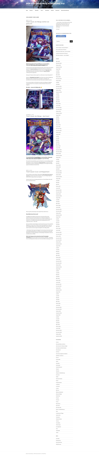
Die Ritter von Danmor (59, 355)
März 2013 (58, 255)
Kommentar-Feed (59, 442)
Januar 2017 (58, 188)
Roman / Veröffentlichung (60, 409)
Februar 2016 (58, 205)
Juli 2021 (57, 136)
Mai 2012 (57, 274)
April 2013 (57, 253)
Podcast (57, 397)
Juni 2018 (57, 180)
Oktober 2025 (58, 65)
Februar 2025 (58, 76)
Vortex (57, 432)
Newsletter (47, 10)
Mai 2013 (57, 251)
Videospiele (58, 430)
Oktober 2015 (58, 213)
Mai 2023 (57, 97)
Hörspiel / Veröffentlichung (60, 372)
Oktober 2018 (58, 174)
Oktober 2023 (58, 90)
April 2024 (58, 84)
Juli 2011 (57, 293)
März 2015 (58, 226)
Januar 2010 (58, 328)
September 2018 (59, 176)
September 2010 (59, 313)
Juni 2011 (57, 295)
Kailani (57, 376)
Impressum (57, 10)
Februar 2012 (58, 280)
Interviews (58, 374)
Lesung (57, 388)
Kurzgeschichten (59, 382)
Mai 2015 (57, 222)
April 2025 (58, 72)
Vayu (57, 428)
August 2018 (58, 178)
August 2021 (58, 134)
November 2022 (59, 109)
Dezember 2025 (58, 63)
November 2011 (58, 286)
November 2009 (59, 332)
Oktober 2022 (58, 111)
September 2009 (59, 336)
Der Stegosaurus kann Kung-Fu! (45, 3)
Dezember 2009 (59, 330)
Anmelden (57, 438)
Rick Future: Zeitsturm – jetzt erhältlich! (62, 55)
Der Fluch (57, 351)
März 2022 (58, 122)
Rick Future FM (58, 407)
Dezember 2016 (58, 190)
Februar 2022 (58, 124)
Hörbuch (57, 369)
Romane (31, 10)
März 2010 (58, 324)
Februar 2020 (58, 165)
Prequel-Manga (37, 157)
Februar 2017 (58, 186)
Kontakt (52, 10)
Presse (57, 401)
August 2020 (58, 157)
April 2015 (57, 224)
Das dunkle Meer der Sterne (60, 344)
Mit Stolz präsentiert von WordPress (40, 453)
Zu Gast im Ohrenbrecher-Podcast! (61, 53)
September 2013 (59, 243)
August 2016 (58, 197)
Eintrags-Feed (58, 440)
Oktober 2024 (58, 80)
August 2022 (58, 115)
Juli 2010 (57, 316)
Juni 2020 (57, 161)
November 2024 (59, 78)
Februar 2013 (58, 257)
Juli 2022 (57, 117)
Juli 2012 (57, 270)
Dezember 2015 (58, 209)
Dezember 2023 (58, 86)
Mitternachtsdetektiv (59, 392)
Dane (27, 10)
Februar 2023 (58, 103)
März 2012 (58, 278)
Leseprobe (58, 384)
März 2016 (58, 203)
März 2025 (58, 74)
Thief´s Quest (58, 424)
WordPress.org (58, 444)
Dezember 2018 (58, 170)
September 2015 (59, 215)
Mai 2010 (57, 320)
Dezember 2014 (58, 232)
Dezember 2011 (58, 284)
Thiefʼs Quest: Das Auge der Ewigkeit (37, 65)
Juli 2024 (57, 82)
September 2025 (59, 67)
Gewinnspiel (58, 365)
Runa (57, 411)
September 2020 (59, 155)
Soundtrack (58, 417)
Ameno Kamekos (34, 68)
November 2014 (59, 234)
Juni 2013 (57, 249)
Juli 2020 (57, 159)
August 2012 (58, 268)
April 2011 (57, 299)
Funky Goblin (58, 359)
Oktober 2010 (58, 311)
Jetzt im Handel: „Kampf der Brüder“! (62, 47)
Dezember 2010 (58, 307)
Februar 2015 (58, 228)
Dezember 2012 (58, 261)
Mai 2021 (57, 140)
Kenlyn (57, 380)
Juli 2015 (57, 218)
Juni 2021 (57, 138)
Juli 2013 (57, 247)
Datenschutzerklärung (65, 10)
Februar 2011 (58, 303)
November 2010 (59, 309)
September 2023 (59, 92)
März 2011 (58, 301)
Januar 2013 (58, 259)
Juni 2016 (57, 199)
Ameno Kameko (42, 162)
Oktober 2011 (58, 288)
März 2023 (58, 101)
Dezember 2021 (58, 128)
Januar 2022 (58, 126)
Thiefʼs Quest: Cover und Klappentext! (37, 172)
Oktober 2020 (58, 153)
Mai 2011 (57, 297)
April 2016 (57, 201)
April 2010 (58, 322)
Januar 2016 (58, 207)
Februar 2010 (58, 326)
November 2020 (59, 151)
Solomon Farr (58, 415)
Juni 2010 (57, 318)
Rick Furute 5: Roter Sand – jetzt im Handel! (63, 51)
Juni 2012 (57, 272)
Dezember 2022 (58, 107)
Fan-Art (57, 357)
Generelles (58, 363)
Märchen (57, 390)
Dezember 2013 (58, 238)
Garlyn (57, 361)
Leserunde (58, 386)
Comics (57, 342)
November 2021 (58, 130)
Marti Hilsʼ (48, 70)
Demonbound (58, 349)
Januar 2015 (58, 230)
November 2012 (58, 263)
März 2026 (58, 61)
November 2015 (59, 211)
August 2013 (58, 245)
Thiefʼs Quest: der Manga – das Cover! (37, 116)
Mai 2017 (57, 184)
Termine (57, 420)
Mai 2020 (57, 163)
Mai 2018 (57, 182)
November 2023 (59, 88)
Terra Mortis (58, 422)
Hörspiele (36, 10)
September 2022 (59, 113)
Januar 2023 (58, 105)
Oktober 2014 (58, 236)
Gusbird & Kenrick (59, 367)
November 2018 (59, 172)
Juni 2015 (57, 220)
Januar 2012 (58, 282)
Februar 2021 (58, 145)
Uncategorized (58, 426)
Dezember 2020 (59, 149)
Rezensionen (58, 403)
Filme (42, 10)
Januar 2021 (58, 147)
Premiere (57, 399)
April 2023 (58, 99)
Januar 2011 (58, 305)
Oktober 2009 (58, 334)
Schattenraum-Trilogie (59, 413)
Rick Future (58, 405)
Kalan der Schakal (59, 378)
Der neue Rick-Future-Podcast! (61, 49)
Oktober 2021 (58, 132)
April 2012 (57, 276)
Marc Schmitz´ (47, 71)
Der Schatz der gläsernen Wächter (61, 353)
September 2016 (59, 195)
